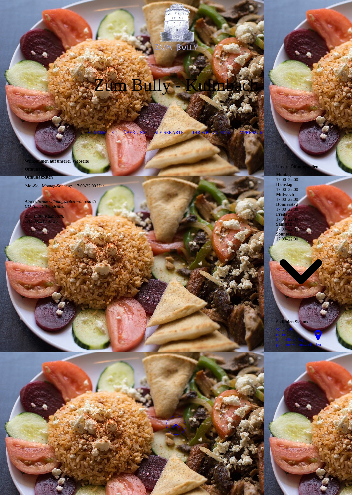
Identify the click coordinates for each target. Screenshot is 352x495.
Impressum (251, 132)
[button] (176, 425)
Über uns (134, 132)
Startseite (101, 132)
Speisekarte (169, 132)
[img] (176, 27)
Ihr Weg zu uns (211, 132)
